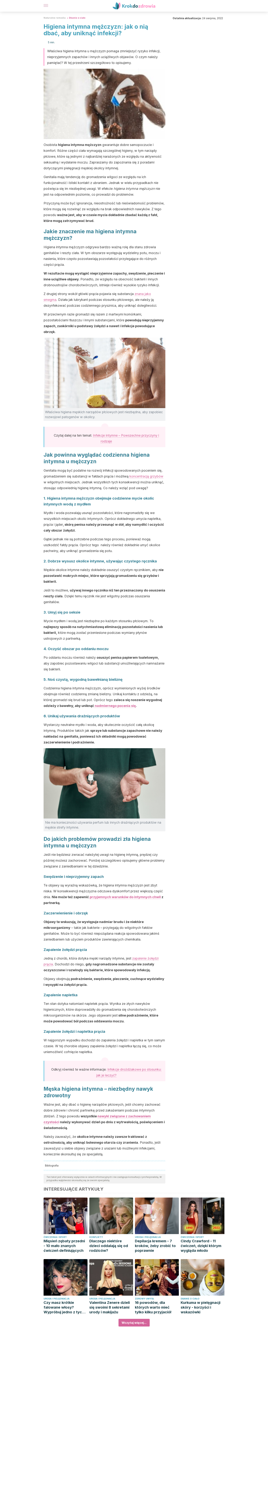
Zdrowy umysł (144, 1298)
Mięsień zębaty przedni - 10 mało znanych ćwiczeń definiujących (64, 1246)
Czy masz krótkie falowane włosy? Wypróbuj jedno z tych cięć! (64, 1307)
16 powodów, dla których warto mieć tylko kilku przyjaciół (153, 1307)
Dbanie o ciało (77, 17)
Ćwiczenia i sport (55, 1237)
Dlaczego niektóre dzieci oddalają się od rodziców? (108, 1246)
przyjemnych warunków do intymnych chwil (125, 897)
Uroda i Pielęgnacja (148, 1237)
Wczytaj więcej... (134, 1322)
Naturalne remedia (55, 17)
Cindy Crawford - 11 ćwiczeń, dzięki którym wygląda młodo (201, 1246)
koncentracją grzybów (146, 476)
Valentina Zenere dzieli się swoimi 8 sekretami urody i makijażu (109, 1307)
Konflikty (96, 1237)
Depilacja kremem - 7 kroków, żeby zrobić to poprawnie (155, 1246)
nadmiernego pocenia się (115, 706)
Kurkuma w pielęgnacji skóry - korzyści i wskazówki (200, 1307)
